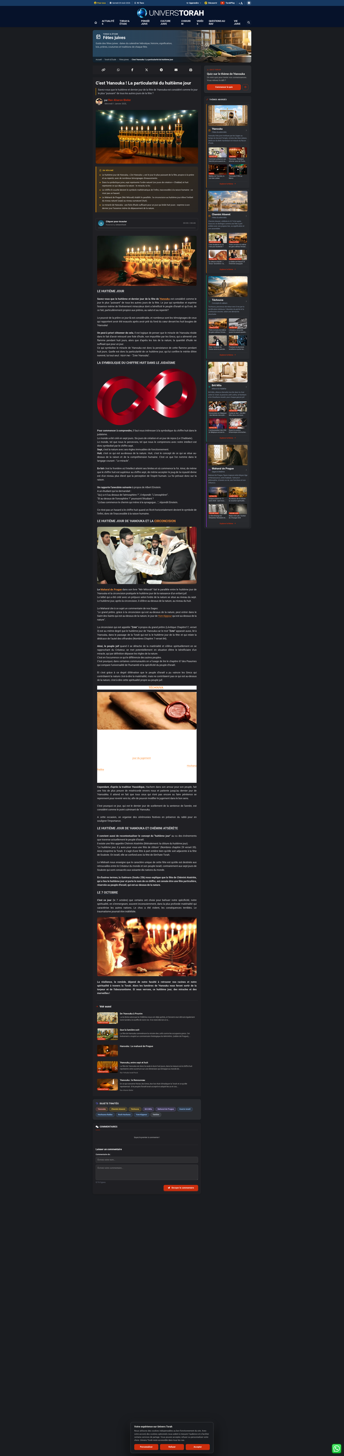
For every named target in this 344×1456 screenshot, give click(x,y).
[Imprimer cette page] (190, 69)
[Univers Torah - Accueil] (172, 13)
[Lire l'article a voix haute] (101, 223)
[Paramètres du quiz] (245, 87)
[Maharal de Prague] (228, 455)
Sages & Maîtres (218, 472)
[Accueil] (96, 22)
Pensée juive (145, 22)
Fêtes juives (124, 59)
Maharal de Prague (111, 589)
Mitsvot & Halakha (219, 389)
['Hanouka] (228, 115)
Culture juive (165, 22)
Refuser (172, 1447)
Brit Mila (216, 385)
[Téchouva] (228, 286)
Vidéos (200, 22)
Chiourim (186, 22)
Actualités (108, 22)
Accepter (198, 1447)
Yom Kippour (165, 616)
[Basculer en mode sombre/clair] (249, 3)
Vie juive (237, 22)
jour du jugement (141, 758)
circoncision (165, 521)
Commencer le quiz (224, 87)
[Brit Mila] (228, 372)
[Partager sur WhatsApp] (118, 69)
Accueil (99, 59)
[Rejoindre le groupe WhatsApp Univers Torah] (336, 1448)
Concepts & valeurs (219, 303)
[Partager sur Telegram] (161, 69)
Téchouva (156, 687)
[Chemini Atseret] (228, 201)
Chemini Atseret (221, 214)
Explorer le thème (226, 184)
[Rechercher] (248, 22)
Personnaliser (146, 1447)
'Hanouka (165, 299)
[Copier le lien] (103, 69)
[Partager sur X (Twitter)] (146, 69)
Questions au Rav (217, 22)
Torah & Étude (125, 22)
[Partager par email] (176, 69)
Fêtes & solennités (219, 132)
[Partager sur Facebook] (132, 69)
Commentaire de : (103, 1154)
